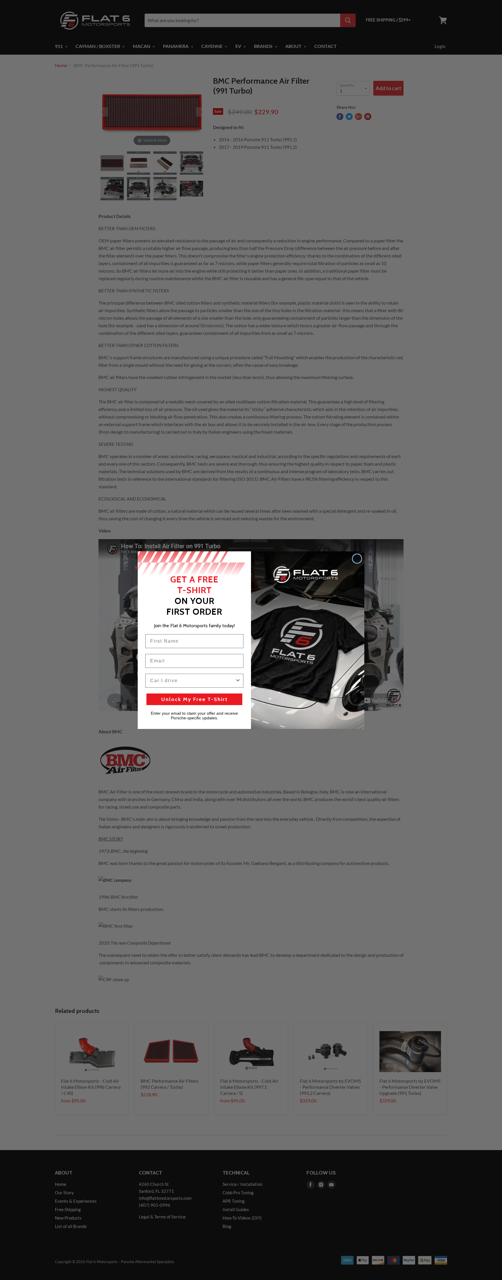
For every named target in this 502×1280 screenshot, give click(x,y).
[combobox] (192, 680)
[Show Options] (238, 680)
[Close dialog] (357, 558)
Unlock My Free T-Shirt (194, 699)
